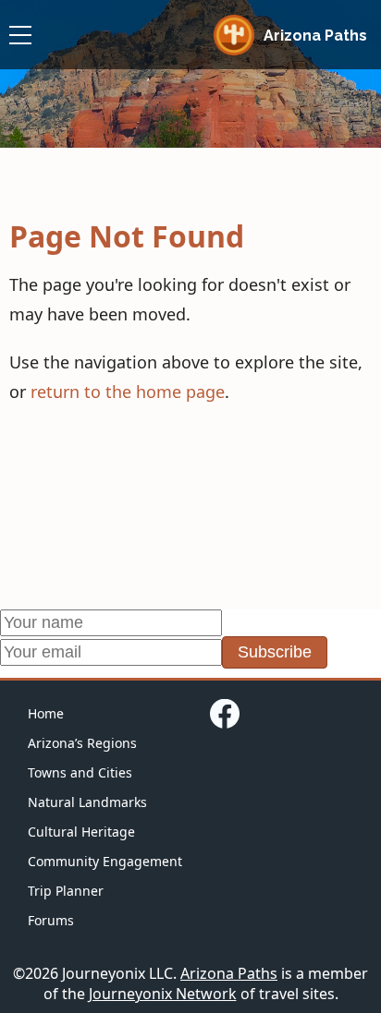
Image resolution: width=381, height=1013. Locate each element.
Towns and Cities (80, 772)
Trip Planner (66, 890)
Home (46, 713)
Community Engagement (105, 861)
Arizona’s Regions (82, 743)
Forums (51, 920)
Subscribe (275, 652)
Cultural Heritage (81, 831)
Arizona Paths (228, 973)
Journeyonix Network (163, 993)
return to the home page (128, 391)
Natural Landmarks (87, 802)
